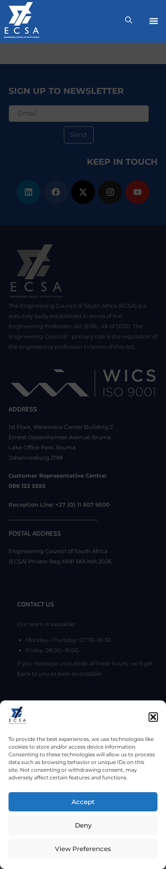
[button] (153, 717)
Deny (83, 825)
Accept (83, 802)
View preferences (83, 849)
